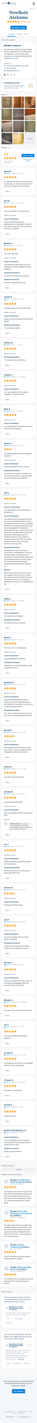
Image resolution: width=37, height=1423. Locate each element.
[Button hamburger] (34, 4)
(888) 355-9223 (10, 1417)
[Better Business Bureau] (14, 75)
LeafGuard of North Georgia (20, 1181)
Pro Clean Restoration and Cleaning (21, 1212)
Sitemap (21, 1413)
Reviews (19, 34)
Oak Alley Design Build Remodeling (16, 1307)
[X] (8, 75)
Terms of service (21, 1411)
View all (30, 139)
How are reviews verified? (27, 160)
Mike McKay (12, 1307)
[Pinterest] (11, 75)
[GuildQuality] (9, 3)
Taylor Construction (17, 1245)
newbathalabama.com (13, 71)
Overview (11, 34)
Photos (26, 34)
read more (21, 1359)
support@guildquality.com (24, 1417)
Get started (18, 1391)
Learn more (15, 88)
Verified (7, 173)
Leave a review (19, 27)
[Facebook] (5, 75)
